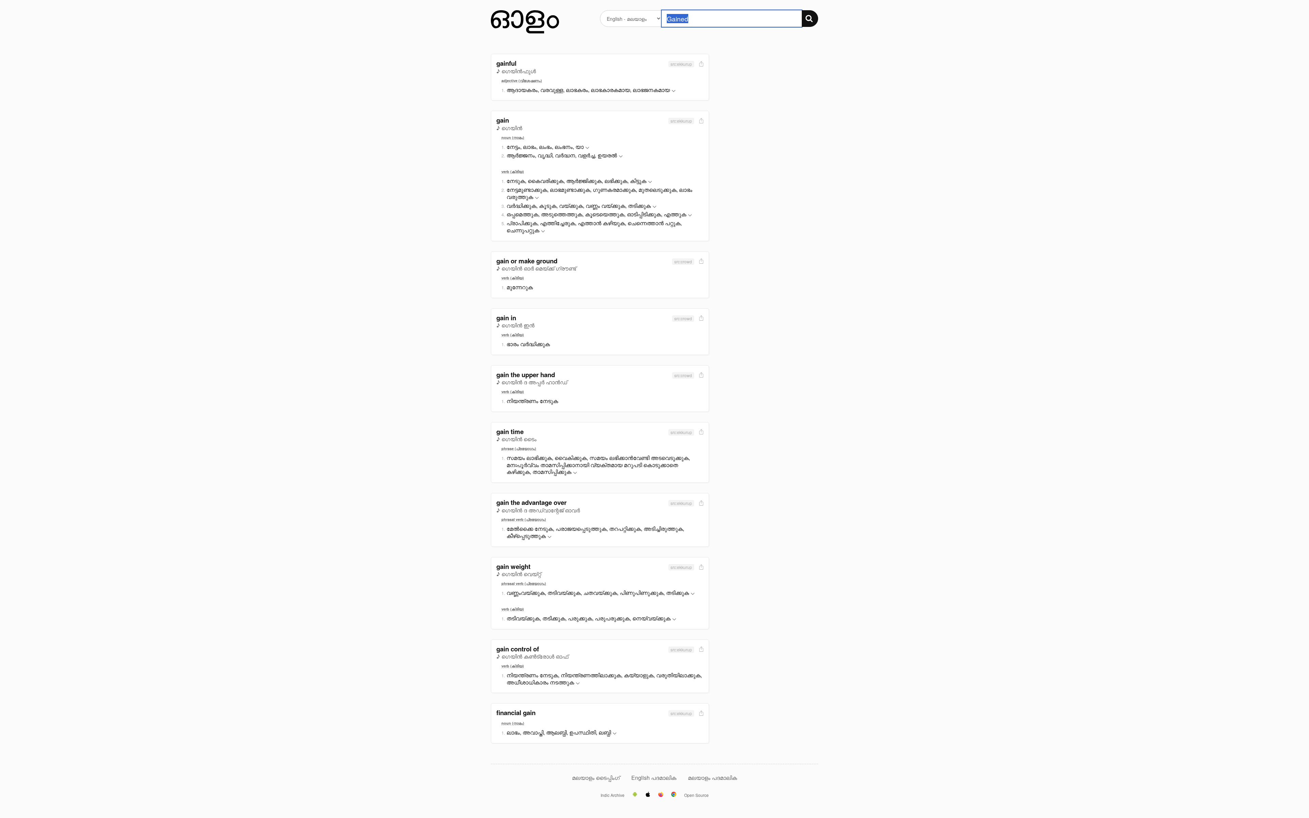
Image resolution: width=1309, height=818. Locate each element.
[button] (674, 91)
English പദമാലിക (654, 778)
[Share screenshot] (700, 64)
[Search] (810, 18)
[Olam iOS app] (647, 795)
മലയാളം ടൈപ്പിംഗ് (596, 778)
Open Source (696, 795)
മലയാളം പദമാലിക (712, 778)
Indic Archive (613, 795)
